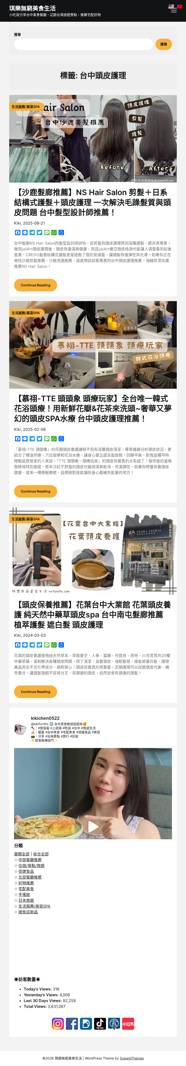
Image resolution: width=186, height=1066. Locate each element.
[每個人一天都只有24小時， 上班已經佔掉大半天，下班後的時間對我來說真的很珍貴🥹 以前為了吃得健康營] (93, 826)
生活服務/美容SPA (34, 906)
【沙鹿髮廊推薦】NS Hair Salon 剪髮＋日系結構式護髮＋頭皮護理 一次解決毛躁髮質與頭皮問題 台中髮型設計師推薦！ (92, 202)
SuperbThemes (132, 1058)
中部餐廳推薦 (30, 859)
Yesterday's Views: (42, 994)
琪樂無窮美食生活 (32, 8)
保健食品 (26, 871)
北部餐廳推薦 (30, 877)
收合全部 (41, 854)
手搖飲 (24, 894)
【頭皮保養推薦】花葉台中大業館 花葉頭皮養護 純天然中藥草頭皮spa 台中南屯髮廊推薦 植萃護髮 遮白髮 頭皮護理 (92, 614)
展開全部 (22, 854)
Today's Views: (38, 989)
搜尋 (17, 34)
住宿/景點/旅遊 (31, 865)
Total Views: (36, 1006)
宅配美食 (26, 888)
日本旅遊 (26, 900)
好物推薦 (26, 883)
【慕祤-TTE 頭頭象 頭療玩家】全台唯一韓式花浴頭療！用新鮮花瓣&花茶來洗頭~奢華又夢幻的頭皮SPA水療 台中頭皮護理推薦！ (93, 408)
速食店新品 (28, 912)
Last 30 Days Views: (43, 1000)
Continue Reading (35, 285)
